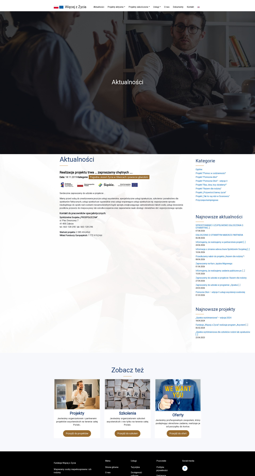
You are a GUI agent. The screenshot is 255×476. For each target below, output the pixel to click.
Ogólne (199, 169)
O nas (107, 472)
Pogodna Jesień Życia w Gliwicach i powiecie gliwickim (119, 177)
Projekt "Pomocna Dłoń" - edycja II (212, 181)
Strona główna (111, 467)
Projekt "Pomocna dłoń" (207, 177)
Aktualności (77, 159)
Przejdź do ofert (177, 433)
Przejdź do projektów (77, 433)
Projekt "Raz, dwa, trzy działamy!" (211, 185)
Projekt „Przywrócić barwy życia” (211, 192)
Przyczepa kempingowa (207, 200)
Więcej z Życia (75, 7)
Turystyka (135, 467)
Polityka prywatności (162, 469)
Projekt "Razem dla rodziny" (208, 188)
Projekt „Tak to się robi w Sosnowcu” (213, 196)
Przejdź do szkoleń (127, 433)
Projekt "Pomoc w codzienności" (211, 173)
